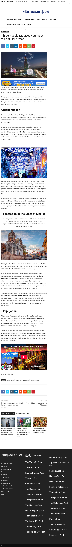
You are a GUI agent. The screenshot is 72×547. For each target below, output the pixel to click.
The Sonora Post (57, 514)
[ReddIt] (25, 46)
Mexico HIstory (7, 489)
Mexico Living (11, 24)
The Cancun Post (33, 467)
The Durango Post (33, 526)
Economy (6, 477)
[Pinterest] (33, 46)
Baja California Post (34, 473)
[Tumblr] (12, 46)
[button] (68, 20)
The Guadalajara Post (35, 516)
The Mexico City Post (35, 532)
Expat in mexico (8, 486)
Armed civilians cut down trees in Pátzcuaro (36, 404)
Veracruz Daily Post (58, 530)
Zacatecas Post (56, 535)
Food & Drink (21, 24)
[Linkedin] (16, 46)
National (21, 19)
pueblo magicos (35, 380)
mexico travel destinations (22, 380)
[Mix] (20, 46)
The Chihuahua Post (58, 503)
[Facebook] (3, 46)
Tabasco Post (31, 478)
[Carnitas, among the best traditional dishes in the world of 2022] (40, 422)
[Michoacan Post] (36, 11)
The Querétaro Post (34, 500)
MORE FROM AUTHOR (22, 413)
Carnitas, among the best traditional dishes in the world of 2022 (39, 430)
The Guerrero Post (33, 505)
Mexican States (29, 19)
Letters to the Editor (44, 1)
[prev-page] (2, 440)
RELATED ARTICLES (8, 413)
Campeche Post (32, 483)
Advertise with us (62, 1)
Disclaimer (53, 1)
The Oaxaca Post (33, 489)
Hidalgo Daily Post (57, 476)
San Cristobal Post (33, 494)
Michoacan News (11, 19)
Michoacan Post (56, 481)
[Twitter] (69, 4)
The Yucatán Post (33, 462)
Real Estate (53, 19)
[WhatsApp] (29, 46)
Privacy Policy (34, 1)
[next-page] (5, 440)
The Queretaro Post (58, 497)
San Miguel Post (56, 471)
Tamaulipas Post (57, 492)
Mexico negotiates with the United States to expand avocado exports (12, 405)
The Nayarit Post (57, 508)
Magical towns (10, 380)
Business (44, 19)
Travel (39, 19)
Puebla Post (54, 519)
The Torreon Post (57, 524)
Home (2, 29)
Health (29, 24)
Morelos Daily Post (58, 457)
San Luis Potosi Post (58, 487)
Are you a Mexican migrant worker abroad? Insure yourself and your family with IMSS (23, 432)
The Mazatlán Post (34, 521)
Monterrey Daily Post (35, 510)
